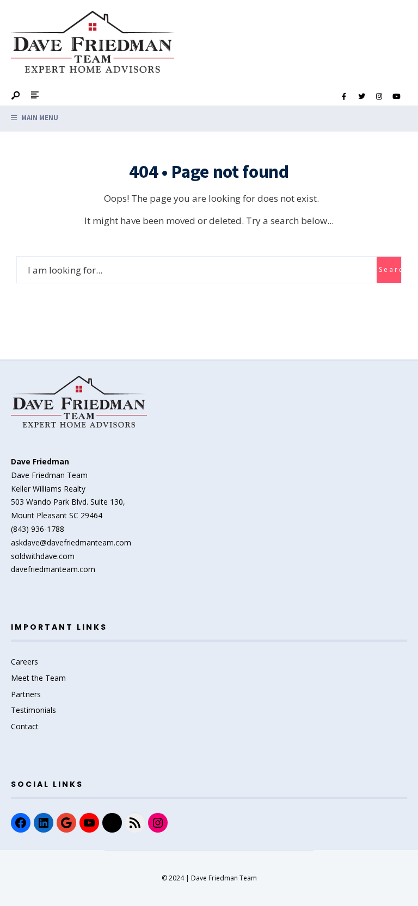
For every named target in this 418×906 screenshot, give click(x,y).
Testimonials (33, 710)
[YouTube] (396, 97)
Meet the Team (38, 678)
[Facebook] (344, 97)
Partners (26, 694)
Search (390, 269)
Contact (25, 726)
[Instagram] (379, 97)
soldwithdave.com (43, 556)
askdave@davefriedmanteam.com (71, 542)
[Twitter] (361, 97)
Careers (24, 661)
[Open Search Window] (16, 96)
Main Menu (39, 117)
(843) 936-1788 (37, 529)
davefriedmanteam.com (53, 569)
